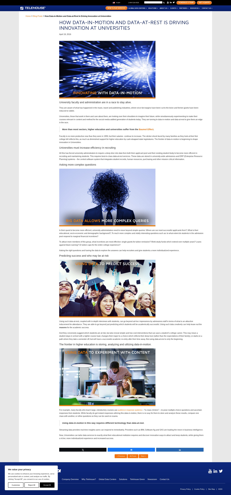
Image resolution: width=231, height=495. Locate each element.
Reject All (31, 485)
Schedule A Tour (186, 2)
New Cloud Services (116, 8)
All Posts (133, 456)
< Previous (121, 456)
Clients (173, 8)
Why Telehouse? (89, 479)
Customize (16, 485)
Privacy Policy (185, 489)
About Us (163, 8)
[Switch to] (123, 2)
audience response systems (130, 410)
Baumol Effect (146, 129)
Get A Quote (204, 2)
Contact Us (206, 8)
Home (28, 16)
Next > (143, 456)
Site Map (211, 489)
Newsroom (152, 479)
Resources (194, 8)
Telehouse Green (137, 479)
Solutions (152, 8)
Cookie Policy (199, 489)
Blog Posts (37, 16)
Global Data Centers (136, 8)
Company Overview (70, 479)
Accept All (47, 485)
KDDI (220, 489)
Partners (183, 8)
